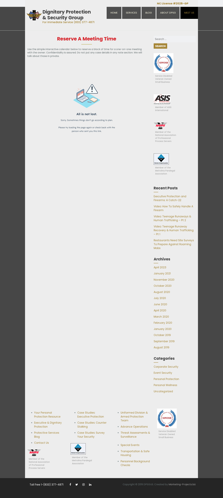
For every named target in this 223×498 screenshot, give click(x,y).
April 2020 (160, 310)
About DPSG (168, 12)
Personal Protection (166, 379)
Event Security (163, 373)
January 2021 (162, 273)
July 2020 (160, 298)
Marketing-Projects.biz (182, 484)
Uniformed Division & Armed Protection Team (134, 416)
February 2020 (163, 323)
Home (114, 12)
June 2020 (160, 304)
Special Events (130, 445)
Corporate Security (166, 367)
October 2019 (162, 335)
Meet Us (189, 12)
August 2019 (161, 347)
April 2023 (160, 267)
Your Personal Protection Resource (47, 414)
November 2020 (164, 280)
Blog (148, 12)
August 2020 (162, 292)
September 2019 (164, 341)
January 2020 (163, 329)
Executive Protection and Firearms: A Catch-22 (170, 198)
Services (131, 12)
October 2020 (163, 286)
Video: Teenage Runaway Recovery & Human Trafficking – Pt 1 (174, 230)
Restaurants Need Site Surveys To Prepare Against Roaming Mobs (174, 244)
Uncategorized (163, 391)
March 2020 (161, 317)
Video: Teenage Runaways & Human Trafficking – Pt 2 (172, 218)
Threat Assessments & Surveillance (135, 435)
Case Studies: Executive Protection (90, 414)
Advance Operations (134, 426)
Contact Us (41, 443)
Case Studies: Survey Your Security (91, 435)
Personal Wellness (165, 385)
